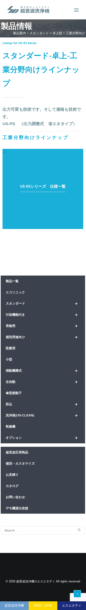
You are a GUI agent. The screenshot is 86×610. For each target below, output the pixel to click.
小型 (9, 359)
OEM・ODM (43, 605)
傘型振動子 (14, 393)
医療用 (10, 348)
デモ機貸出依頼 (17, 508)
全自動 (42, 381)
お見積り (12, 474)
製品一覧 (12, 281)
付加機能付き (42, 314)
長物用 (42, 326)
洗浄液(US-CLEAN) (42, 415)
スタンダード (42, 303)
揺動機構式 (42, 370)
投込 (42, 404)
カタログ (12, 486)
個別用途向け (42, 337)
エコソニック (15, 292)
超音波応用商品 (17, 452)
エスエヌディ (71, 605)
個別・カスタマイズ (20, 463)
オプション (42, 437)
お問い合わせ (15, 497)
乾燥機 (10, 426)
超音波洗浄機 (14, 605)
